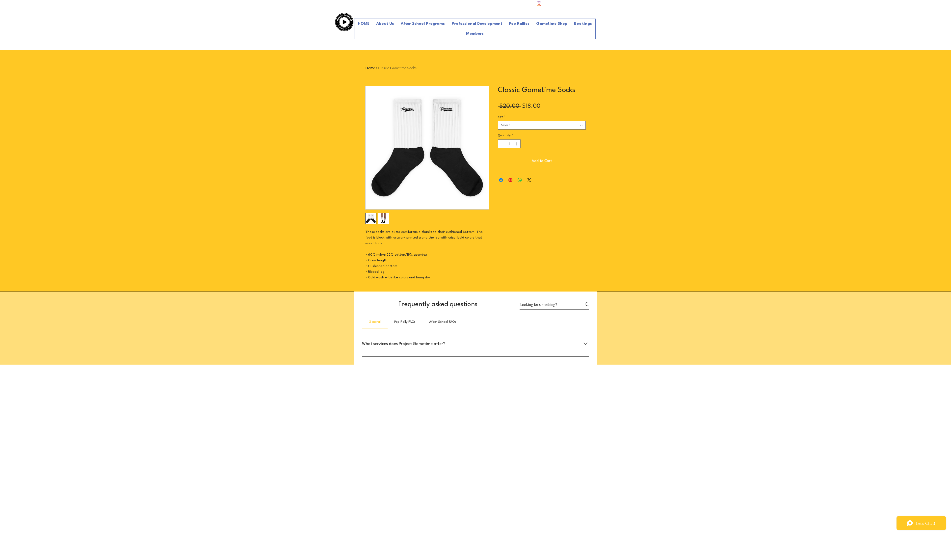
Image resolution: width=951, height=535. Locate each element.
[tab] (375, 322)
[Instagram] (539, 3)
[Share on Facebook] (501, 180)
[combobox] (542, 125)
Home (370, 67)
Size (501, 117)
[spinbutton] (509, 144)
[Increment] (517, 144)
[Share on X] (529, 180)
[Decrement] (501, 144)
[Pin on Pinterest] (510, 180)
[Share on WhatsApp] (520, 180)
